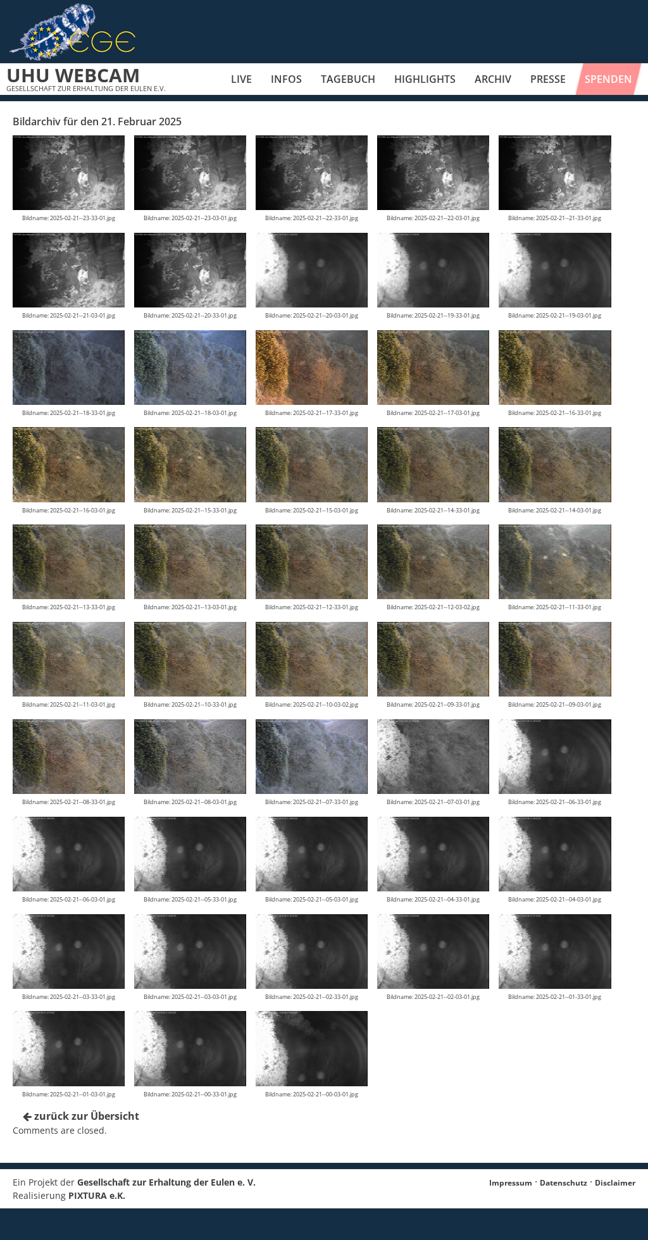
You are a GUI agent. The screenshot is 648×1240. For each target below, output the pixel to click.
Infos (286, 79)
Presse (548, 79)
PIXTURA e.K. (96, 1195)
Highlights (425, 79)
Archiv (493, 79)
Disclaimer (615, 1182)
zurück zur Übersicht (85, 1116)
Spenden (608, 79)
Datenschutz (563, 1182)
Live (241, 79)
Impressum (510, 1182)
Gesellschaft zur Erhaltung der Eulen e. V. (166, 1182)
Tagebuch (348, 79)
